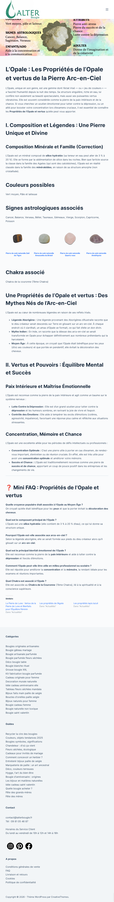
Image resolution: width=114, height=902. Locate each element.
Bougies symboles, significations (24, 741)
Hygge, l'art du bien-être (19, 772)
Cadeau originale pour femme (22, 677)
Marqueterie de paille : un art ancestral (27, 765)
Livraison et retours (16, 874)
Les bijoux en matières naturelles (24, 780)
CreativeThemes (59, 896)
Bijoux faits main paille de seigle (24, 693)
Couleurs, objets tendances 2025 (24, 737)
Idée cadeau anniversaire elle (22, 685)
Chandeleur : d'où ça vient (20, 745)
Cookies (10, 878)
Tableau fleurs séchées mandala (23, 689)
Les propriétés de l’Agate (51, 603)
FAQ (8, 870)
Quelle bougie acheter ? (19, 788)
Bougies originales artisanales (22, 646)
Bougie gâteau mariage (19, 650)
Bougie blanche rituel (17, 665)
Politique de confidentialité (21, 882)
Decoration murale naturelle (21, 681)
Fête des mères (14, 796)
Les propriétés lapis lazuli (85, 603)
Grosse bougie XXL (16, 669)
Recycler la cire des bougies (21, 733)
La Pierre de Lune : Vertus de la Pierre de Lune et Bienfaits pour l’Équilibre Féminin (21, 606)
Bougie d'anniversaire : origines (23, 776)
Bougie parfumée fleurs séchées (24, 657)
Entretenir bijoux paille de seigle (24, 761)
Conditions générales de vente (23, 866)
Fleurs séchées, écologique (21, 749)
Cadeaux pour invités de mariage (24, 753)
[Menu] (107, 9)
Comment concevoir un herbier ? (24, 757)
